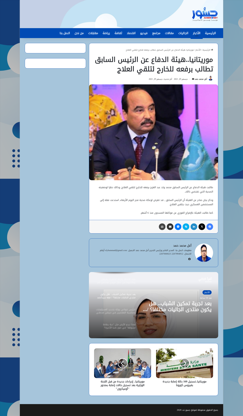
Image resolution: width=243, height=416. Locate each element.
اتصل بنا (65, 33)
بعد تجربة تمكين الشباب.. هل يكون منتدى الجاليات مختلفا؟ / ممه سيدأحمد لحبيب (179, 306)
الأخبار (196, 33)
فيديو (144, 33)
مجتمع (156, 33)
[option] (153, 305)
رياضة (106, 33)
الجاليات (183, 33)
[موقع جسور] (204, 14)
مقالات (169, 33)
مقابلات (93, 33)
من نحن (79, 33)
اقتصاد (131, 33)
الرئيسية (210, 33)
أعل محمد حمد (201, 79)
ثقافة (118, 33)
